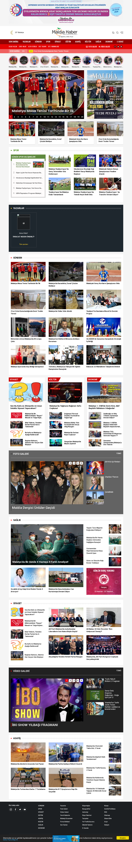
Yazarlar (63, 806)
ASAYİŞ (78, 41)
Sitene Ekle (108, 818)
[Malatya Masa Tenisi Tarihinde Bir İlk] (46, 92)
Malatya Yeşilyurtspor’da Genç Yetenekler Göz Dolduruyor (59, 171)
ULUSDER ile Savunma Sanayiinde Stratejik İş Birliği (103, 340)
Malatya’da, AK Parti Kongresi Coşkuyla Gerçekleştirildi (102, 658)
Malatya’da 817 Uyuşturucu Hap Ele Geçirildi (63, 790)
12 (52, 117)
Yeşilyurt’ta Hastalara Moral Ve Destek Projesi (102, 312)
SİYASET (58, 41)
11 (48, 117)
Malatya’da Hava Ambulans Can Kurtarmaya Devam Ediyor (61, 590)
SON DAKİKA (13, 41)
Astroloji (85, 812)
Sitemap (107, 815)
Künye (106, 806)
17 (71, 117)
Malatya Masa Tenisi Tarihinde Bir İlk (25, 283)
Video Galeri (64, 812)
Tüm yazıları (23, 244)
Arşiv (106, 822)
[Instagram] (121, 46)
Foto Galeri (64, 809)
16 (67, 117)
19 (78, 117)
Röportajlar (86, 806)
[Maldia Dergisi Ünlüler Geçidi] (47, 483)
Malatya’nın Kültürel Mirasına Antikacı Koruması (64, 340)
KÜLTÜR (88, 41)
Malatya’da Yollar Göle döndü (60, 311)
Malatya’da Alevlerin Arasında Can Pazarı (49, 51)
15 (63, 117)
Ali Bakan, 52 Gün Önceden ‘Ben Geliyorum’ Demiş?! (99, 630)
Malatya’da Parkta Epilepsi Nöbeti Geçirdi (65, 764)
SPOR (48, 41)
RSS (105, 812)
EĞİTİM (68, 41)
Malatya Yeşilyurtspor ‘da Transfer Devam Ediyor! (109, 193)
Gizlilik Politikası (110, 809)
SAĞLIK (98, 41)
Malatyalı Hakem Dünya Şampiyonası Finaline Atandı (108, 171)
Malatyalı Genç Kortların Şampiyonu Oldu (103, 283)
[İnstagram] (11, 809)
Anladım (123, 838)
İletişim (106, 825)
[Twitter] (118, 46)
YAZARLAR (27, 41)
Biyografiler (86, 809)
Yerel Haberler (65, 815)
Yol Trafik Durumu (88, 822)
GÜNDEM (38, 41)
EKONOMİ (109, 41)
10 (45, 117)
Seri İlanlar (64, 825)
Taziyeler (85, 818)
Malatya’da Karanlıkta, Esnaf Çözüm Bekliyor (63, 284)
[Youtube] (25, 809)
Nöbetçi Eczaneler (66, 818)
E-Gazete (85, 828)
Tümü (118, 453)
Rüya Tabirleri (87, 815)
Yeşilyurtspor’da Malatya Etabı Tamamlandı (59, 193)
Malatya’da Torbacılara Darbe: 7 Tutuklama (28, 789)
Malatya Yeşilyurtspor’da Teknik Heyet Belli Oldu (84, 193)
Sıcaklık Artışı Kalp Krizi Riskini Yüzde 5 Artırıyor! (27, 590)
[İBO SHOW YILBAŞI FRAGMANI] (47, 700)
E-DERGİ (120, 41)
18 (75, 117)
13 (56, 117)
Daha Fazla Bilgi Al (10, 839)
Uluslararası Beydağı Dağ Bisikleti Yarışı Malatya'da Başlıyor (84, 171)
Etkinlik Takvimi (87, 825)
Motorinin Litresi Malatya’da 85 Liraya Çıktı (26, 340)
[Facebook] (115, 46)
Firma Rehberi (65, 822)
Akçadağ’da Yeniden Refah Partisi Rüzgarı (66, 657)
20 (82, 117)
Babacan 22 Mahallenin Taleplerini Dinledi (103, 367)
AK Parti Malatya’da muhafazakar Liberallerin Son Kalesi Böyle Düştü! (63, 630)
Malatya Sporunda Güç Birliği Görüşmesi (27, 367)
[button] (13, 229)
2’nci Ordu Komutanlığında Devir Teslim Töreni (27, 312)
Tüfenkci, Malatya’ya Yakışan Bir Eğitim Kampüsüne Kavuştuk (64, 368)
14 (60, 117)
